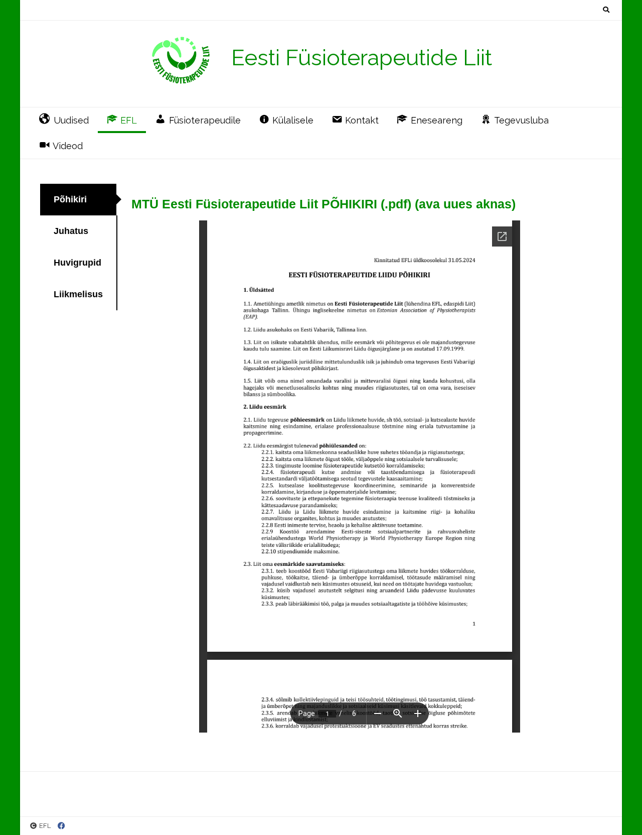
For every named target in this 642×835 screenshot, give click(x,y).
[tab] (78, 199)
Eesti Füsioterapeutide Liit (361, 57)
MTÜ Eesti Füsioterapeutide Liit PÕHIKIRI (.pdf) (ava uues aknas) (323, 204)
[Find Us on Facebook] (61, 826)
